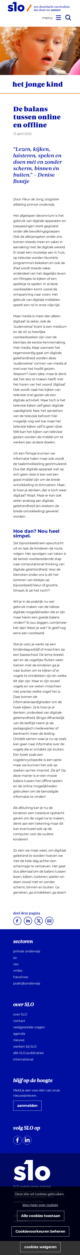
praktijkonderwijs (26, 983)
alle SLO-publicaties (28, 1053)
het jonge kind (37, 84)
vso (15, 964)
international (23, 1059)
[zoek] (68, 17)
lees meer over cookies (40, 1205)
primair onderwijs (26, 951)
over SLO (20, 1014)
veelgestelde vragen (29, 1027)
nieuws (18, 1040)
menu (48, 18)
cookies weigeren (40, 1247)
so (15, 958)
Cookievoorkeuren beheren (40, 1231)
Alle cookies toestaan (40, 1216)
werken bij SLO (25, 1046)
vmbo (17, 970)
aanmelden (29, 1107)
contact (19, 1021)
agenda (19, 1034)
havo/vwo (20, 977)
